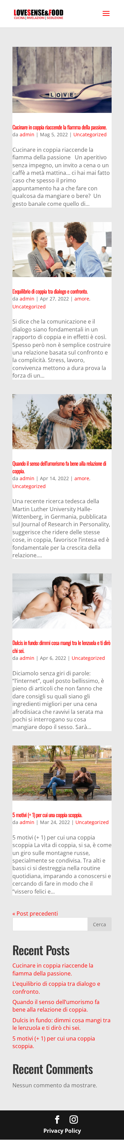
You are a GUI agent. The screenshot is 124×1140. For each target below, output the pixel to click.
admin (27, 134)
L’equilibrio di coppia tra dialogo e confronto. (49, 291)
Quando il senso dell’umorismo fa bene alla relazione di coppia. (59, 467)
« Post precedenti (35, 913)
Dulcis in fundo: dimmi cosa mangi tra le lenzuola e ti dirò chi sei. (61, 646)
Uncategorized (90, 134)
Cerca (99, 924)
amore (81, 298)
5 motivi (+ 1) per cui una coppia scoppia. (47, 815)
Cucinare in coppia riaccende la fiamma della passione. (59, 127)
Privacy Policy (62, 1130)
